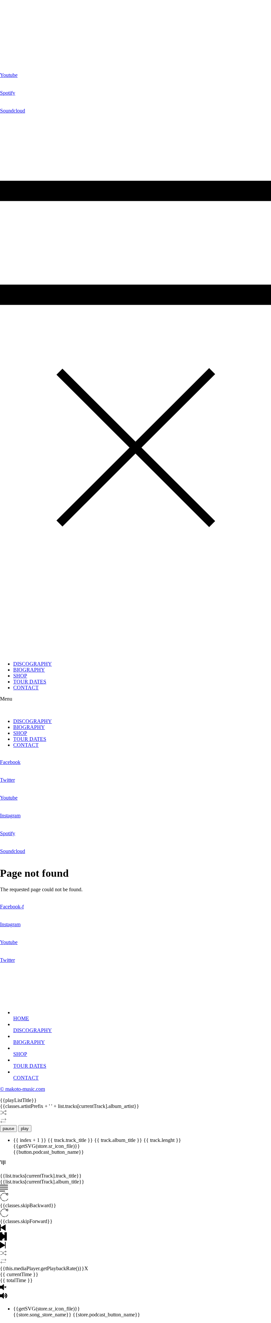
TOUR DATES (29, 681)
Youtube (9, 75)
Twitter (7, 780)
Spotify (7, 93)
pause (8, 1128)
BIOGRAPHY (29, 670)
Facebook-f (12, 906)
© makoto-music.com (22, 1089)
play (25, 1128)
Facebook (10, 762)
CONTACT (26, 687)
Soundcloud (12, 110)
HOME (21, 1018)
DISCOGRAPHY (32, 664)
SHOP (20, 675)
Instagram (10, 815)
